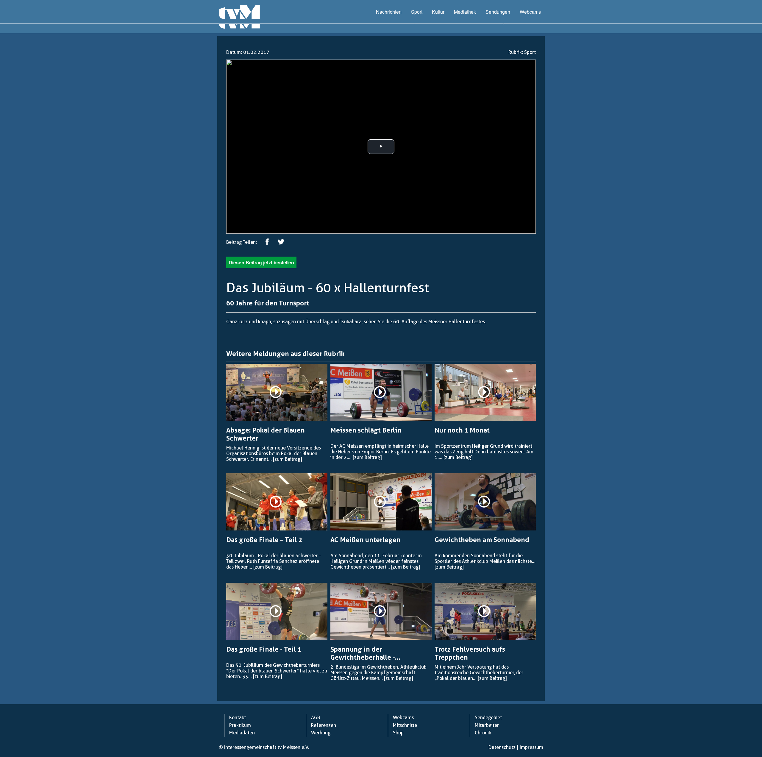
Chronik (483, 733)
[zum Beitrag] (287, 459)
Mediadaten (242, 733)
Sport (416, 11)
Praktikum (240, 725)
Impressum (531, 747)
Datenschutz (502, 747)
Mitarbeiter (487, 725)
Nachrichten (389, 11)
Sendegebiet (488, 717)
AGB (315, 717)
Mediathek (465, 11)
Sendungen (497, 11)
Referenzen (323, 725)
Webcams (530, 11)
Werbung (320, 733)
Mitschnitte (405, 725)
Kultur (438, 11)
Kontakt (237, 717)
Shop (398, 733)
